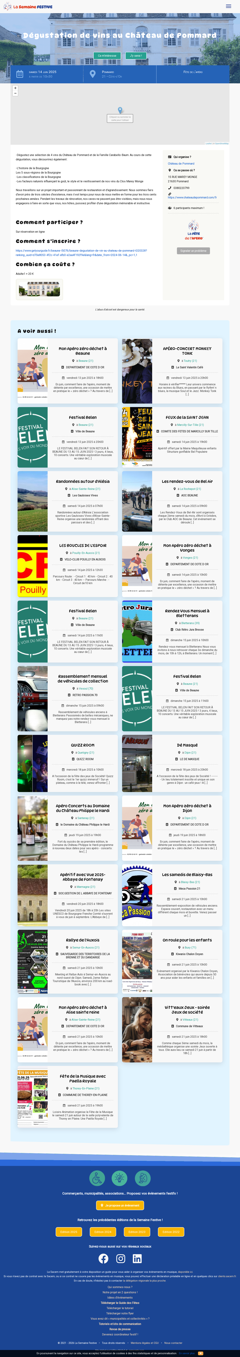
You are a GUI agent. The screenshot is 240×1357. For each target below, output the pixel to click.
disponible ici (185, 1271)
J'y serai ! (136, 55)
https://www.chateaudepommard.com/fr (192, 197)
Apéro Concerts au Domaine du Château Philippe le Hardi (83, 808)
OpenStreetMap (222, 143)
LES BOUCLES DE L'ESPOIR (82, 545)
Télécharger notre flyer (120, 1313)
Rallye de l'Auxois (82, 940)
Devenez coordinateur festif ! (120, 1334)
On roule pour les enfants (187, 940)
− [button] (15, 93)
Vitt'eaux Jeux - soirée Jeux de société (187, 1010)
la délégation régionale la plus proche (144, 1280)
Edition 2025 (68, 1232)
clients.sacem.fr (227, 1276)
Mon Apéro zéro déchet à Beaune (83, 351)
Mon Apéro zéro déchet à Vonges (187, 548)
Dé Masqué (187, 745)
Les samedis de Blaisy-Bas (187, 874)
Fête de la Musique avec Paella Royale (83, 1078)
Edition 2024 (103, 1232)
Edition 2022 (171, 1232)
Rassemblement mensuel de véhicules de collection (83, 678)
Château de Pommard (181, 163)
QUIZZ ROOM (83, 745)
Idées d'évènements (120, 1297)
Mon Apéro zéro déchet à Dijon (187, 808)
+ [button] (15, 88)
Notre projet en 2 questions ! (120, 1292)
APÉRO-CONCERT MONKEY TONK (187, 351)
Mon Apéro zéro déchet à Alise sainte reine (83, 1010)
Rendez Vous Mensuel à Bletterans (187, 613)
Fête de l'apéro (193, 72)
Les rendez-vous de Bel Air (187, 481)
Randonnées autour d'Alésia (83, 481)
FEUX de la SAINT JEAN (187, 417)
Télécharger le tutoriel (120, 1308)
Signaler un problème (193, 250)
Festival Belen (83, 417)
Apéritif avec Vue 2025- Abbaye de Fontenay (82, 877)
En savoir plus (187, 1353)
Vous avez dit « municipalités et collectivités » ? (120, 1318)
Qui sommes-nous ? (120, 1287)
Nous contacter (173, 1343)
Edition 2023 (137, 1232)
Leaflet (209, 143)
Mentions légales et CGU (145, 1343)
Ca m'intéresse (107, 55)
